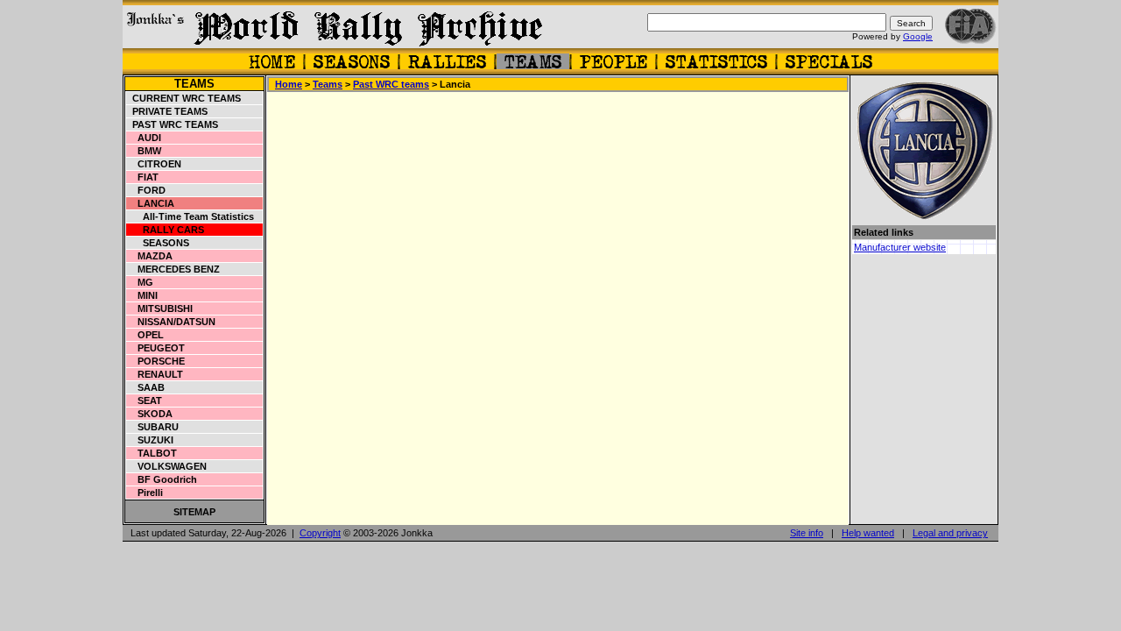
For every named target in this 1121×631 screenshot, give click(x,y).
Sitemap (194, 512)
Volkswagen (167, 466)
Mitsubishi (160, 308)
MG (140, 282)
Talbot (152, 453)
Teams (194, 83)
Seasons (158, 243)
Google (918, 36)
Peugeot (156, 348)
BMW (144, 150)
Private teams (167, 111)
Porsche (156, 361)
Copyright (320, 533)
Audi (144, 137)
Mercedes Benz (173, 269)
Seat (144, 400)
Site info (806, 533)
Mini (142, 295)
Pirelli (145, 492)
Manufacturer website (900, 247)
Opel (145, 335)
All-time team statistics (190, 216)
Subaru (153, 427)
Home (288, 84)
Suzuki (150, 440)
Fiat (143, 177)
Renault (155, 374)
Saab (146, 387)
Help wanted (868, 533)
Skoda (150, 413)
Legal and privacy (950, 533)
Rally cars (165, 229)
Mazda (150, 256)
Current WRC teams (184, 98)
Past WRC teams (172, 124)
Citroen (154, 164)
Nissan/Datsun (171, 321)
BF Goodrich (162, 479)
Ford (146, 190)
